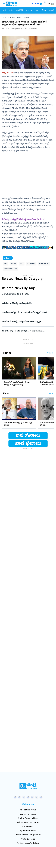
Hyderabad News (28, 831)
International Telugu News (28, 835)
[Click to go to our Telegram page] (36, 797)
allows (13, 264)
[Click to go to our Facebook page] (15, 797)
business (27, 17)
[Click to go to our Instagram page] (28, 797)
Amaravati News (28, 814)
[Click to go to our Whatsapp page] (19, 797)
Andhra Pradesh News (28, 818)
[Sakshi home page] (28, 786)
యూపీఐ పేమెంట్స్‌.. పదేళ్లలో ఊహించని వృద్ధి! (27, 322)
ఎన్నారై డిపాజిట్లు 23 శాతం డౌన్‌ (26, 294)
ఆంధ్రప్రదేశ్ (19, 10)
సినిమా (37, 10)
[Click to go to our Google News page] (41, 797)
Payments (31, 264)
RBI (5, 264)
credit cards (43, 264)
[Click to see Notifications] (52, 3)
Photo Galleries (28, 839)
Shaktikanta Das (10, 269)
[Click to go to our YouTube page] (32, 797)
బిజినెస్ (51, 10)
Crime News (28, 826)
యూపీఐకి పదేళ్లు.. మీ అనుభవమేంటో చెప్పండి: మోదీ (24, 312)
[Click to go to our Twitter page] (23, 797)
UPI (21, 264)
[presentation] (5, 368)
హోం (4, 10)
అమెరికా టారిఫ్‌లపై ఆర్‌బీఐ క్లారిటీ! (26, 303)
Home (4, 17)
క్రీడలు (44, 10)
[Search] (41, 4)
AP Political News (28, 810)
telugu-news (15, 17)
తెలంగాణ (29, 10)
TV (49, 4)
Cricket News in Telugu (28, 822)
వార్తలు (11, 10)
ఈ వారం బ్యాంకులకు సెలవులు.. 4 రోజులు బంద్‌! (27, 331)
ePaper (36, 3)
